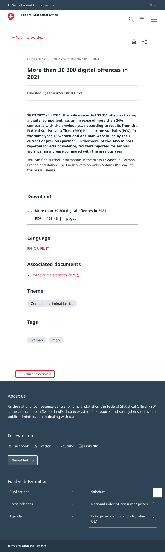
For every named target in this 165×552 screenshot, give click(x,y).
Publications (19, 491)
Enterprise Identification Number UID (118, 519)
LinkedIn (91, 446)
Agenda (15, 516)
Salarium (98, 491)
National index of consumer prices (119, 504)
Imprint (41, 545)
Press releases (21, 504)
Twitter (44, 446)
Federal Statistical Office (39, 15)
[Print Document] (134, 41)
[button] (157, 493)
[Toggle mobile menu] (154, 19)
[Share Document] (144, 41)
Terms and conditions (21, 545)
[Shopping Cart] (141, 17)
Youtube (67, 446)
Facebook (21, 446)
